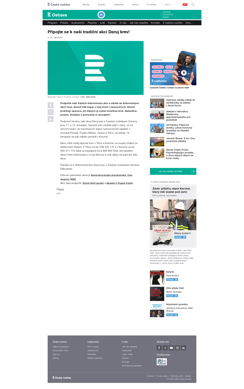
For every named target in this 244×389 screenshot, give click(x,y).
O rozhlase (151, 5)
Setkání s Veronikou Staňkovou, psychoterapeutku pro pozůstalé (178, 115)
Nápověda (127, 350)
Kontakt (155, 22)
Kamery (165, 17)
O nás (123, 22)
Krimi (168, 67)
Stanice (135, 5)
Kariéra (125, 358)
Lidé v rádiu (127, 354)
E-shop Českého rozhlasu (165, 182)
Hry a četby (157, 67)
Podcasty (91, 354)
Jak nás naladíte (138, 22)
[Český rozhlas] (59, 4)
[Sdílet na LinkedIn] (51, 119)
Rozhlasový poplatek (132, 366)
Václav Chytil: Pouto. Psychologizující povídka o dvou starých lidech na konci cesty (180, 153)
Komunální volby (60, 350)
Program (101, 5)
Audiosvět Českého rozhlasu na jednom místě (169, 88)
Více (189, 22)
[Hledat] (192, 4)
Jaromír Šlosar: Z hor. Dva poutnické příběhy (180, 139)
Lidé (102, 22)
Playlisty (92, 22)
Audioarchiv (167, 15)
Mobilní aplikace (95, 358)
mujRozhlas (119, 5)
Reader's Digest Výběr (119, 183)
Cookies (150, 376)
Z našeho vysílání (173, 22)
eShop (56, 358)
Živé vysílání (157, 76)
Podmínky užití (176, 376)
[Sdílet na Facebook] (51, 105)
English (188, 376)
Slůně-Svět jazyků (93, 183)
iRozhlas (86, 5)
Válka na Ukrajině (61, 346)
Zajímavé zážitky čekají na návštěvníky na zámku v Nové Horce (180, 103)
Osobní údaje (162, 376)
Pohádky (156, 71)
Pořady (64, 22)
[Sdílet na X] (51, 112)
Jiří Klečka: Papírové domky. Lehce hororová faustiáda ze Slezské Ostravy (179, 129)
